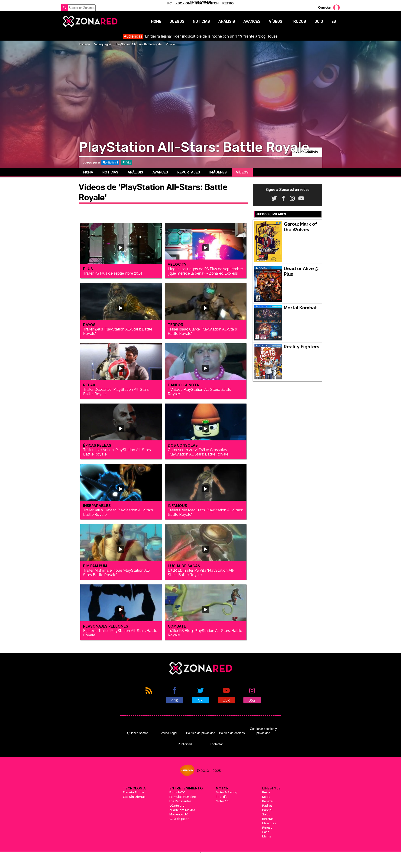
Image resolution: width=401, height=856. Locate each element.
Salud (266, 814)
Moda (266, 797)
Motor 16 (222, 801)
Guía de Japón (179, 819)
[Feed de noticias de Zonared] (148, 694)
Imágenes (218, 172)
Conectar (324, 7)
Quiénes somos (137, 733)
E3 (333, 21)
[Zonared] (90, 21)
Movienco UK (178, 814)
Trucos (298, 21)
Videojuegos (102, 44)
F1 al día (221, 797)
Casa (265, 832)
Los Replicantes (180, 801)
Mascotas (269, 823)
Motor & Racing (226, 792)
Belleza (267, 801)
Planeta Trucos (133, 792)
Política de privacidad (200, 733)
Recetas (268, 819)
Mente (266, 836)
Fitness (267, 827)
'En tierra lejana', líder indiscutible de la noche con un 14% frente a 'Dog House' (201, 36)
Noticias (201, 21)
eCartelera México (182, 810)
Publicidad (185, 744)
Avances (252, 21)
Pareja (267, 810)
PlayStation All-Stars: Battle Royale (139, 44)
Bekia (266, 792)
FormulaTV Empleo (182, 797)
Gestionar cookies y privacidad (263, 731)
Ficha (88, 172)
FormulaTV (177, 792)
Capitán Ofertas (134, 797)
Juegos (177, 21)
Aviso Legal (169, 733)
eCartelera (176, 805)
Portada (84, 44)
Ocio (318, 21)
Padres (267, 805)
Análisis (226, 21)
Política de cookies (232, 733)
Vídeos (275, 21)
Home (156, 21)
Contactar (216, 744)
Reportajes (188, 172)
